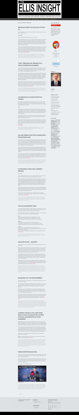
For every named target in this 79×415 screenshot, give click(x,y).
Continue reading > (27, 52)
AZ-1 (34, 54)
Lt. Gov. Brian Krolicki (40, 266)
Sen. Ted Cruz (59, 144)
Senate (26, 127)
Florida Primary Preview (54, 110)
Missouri (58, 132)
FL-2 (38, 54)
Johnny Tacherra (26, 385)
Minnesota (29, 55)
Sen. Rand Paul (42, 90)
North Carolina (26, 56)
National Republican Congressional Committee (24, 341)
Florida (41, 54)
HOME (19, 19)
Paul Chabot (29, 302)
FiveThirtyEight (58, 122)
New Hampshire (20, 302)
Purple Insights (25, 90)
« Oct (48, 409)
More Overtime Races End (27, 352)
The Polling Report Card (27, 206)
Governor (22, 265)
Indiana (58, 127)
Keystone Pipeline (31, 385)
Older (20, 394)
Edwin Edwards (33, 127)
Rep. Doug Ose (32, 386)
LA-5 (41, 127)
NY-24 (33, 56)
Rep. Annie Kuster (34, 302)
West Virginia (22, 57)
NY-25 (19, 386)
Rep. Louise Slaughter (21, 387)
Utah (18, 57)
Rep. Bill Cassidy (34, 128)
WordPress (37, 413)
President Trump (55, 142)
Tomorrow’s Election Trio (54, 100)
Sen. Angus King (32, 387)
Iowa (27, 55)
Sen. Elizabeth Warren (31, 90)
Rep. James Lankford (32, 303)
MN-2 (32, 55)
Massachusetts (53, 131)
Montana (57, 133)
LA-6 (43, 127)
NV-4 (30, 56)
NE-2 (40, 55)
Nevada (19, 56)
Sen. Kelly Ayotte (37, 90)
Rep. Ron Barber (27, 387)
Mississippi (55, 132)
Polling (24, 127)
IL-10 (23, 55)
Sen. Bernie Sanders (38, 387)
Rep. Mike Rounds (43, 303)
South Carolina (54, 145)
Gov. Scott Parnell (20, 385)
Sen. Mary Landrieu (40, 128)
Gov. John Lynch (23, 266)
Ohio (52, 139)
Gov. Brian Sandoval (34, 340)
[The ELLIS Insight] (39, 9)
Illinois (25, 55)
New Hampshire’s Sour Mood (55, 102)
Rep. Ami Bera (28, 267)
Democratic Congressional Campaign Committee (38, 339)
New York (22, 56)
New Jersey (58, 136)
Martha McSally (43, 340)
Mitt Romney (53, 133)
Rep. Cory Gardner (20, 303)
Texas (40, 56)
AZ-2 (35, 384)
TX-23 (42, 56)
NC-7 (38, 55)
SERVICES (47, 19)
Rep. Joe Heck (38, 303)
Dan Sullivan (23, 301)
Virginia (54, 146)
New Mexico (52, 137)
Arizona (33, 54)
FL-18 (37, 54)
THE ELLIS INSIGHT (26, 19)
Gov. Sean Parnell (28, 266)
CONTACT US (53, 19)
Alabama (52, 120)
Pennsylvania (57, 139)
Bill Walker (35, 265)
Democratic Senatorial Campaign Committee (24, 340)
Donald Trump (54, 122)
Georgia (19, 55)
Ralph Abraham (29, 128)
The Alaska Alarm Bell (54, 99)
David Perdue (27, 301)
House (27, 54)
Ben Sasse (38, 300)
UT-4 (44, 56)
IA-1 (21, 55)
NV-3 (29, 56)
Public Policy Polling (54, 143)
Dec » (51, 409)
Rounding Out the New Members (30, 278)
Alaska (33, 265)
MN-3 (34, 55)
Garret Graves (38, 127)
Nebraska (42, 55)
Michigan (57, 131)
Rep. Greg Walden (28, 342)
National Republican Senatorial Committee (38, 341)
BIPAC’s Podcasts (53, 30)
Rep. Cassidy (44, 302)
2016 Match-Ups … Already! (27, 242)
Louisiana (19, 128)
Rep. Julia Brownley (42, 386)
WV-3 (24, 57)
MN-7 (36, 55)
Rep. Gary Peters (26, 303)
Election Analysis (23, 54)
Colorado (19, 301)
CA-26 (40, 384)
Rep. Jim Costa (38, 267)
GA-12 (43, 54)
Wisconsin (53, 148)
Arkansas (35, 300)
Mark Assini (39, 385)
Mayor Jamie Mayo (24, 128)
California (38, 265)
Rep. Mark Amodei (43, 267)
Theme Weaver (48, 413)
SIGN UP (41, 19)
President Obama (36, 56)
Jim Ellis (34, 57)
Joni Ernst (38, 301)
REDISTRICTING (35, 19)
